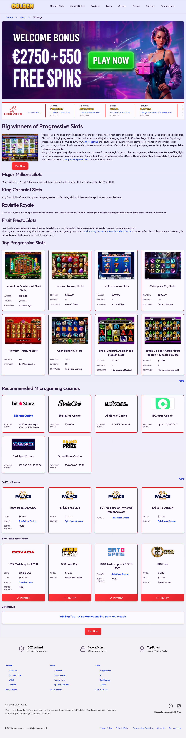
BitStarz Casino (23, 415)
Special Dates (77, 6)
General (58, 670)
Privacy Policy (106, 728)
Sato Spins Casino (120, 574)
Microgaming (91, 141)
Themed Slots (57, 6)
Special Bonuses (61, 684)
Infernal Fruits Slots (83, 112)
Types (109, 6)
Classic (103, 684)
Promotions (59, 680)
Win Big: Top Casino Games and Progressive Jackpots (93, 616)
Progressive (105, 670)
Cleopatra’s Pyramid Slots (77, 159)
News (23, 17)
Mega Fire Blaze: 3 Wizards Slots (149, 112)
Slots (97, 665)
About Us (161, 728)
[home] (24, 11)
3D (101, 675)
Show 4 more (11, 689)
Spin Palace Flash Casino (119, 231)
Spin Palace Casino (27, 521)
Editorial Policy (122, 728)
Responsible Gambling (143, 728)
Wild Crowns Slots (53, 112)
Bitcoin (136, 6)
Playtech (13, 670)
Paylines (95, 6)
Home (10, 17)
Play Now (20, 166)
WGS (11, 680)
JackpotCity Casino (94, 231)
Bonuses (150, 6)
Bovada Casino (26, 582)
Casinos (122, 6)
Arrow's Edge (15, 675)
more (181, 380)
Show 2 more (101, 689)
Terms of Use (175, 728)
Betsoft (12, 684)
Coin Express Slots (113, 112)
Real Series (105, 680)
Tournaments (167, 6)
